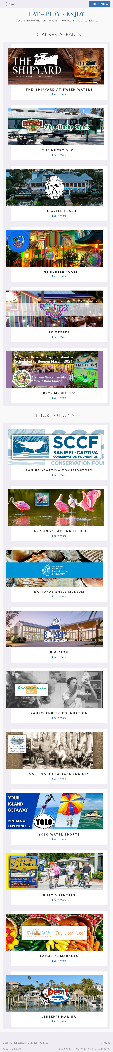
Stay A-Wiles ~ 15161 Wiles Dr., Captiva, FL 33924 (84, 1049)
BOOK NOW (100, 4)
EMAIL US (105, 1043)
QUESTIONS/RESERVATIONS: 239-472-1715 (25, 1043)
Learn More (59, 94)
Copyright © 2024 (12, 1049)
